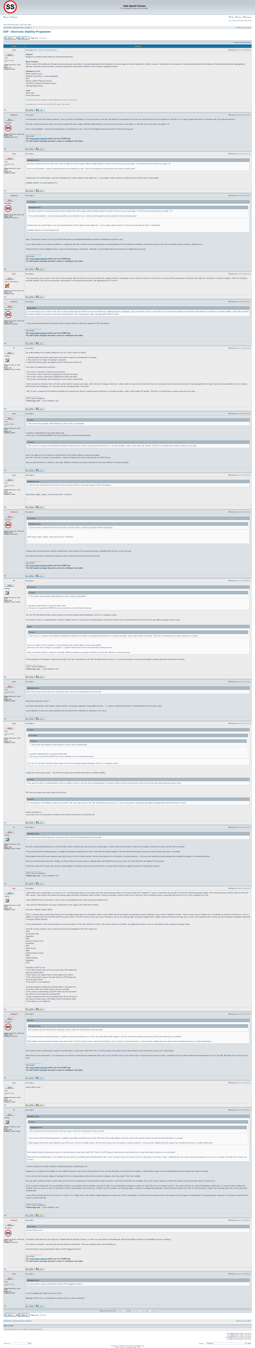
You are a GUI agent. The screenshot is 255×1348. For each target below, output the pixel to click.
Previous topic (238, 42)
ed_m (37, 104)
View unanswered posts (11, 24)
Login (7, 17)
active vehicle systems (70, 100)
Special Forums (18, 27)
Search (239, 17)
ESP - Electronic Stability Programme (27, 31)
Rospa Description (33, 95)
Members (248, 17)
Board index (8, 27)
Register (15, 17)
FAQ (232, 17)
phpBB (121, 1346)
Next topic (247, 42)
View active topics (25, 24)
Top (5, 110)
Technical (28, 27)
